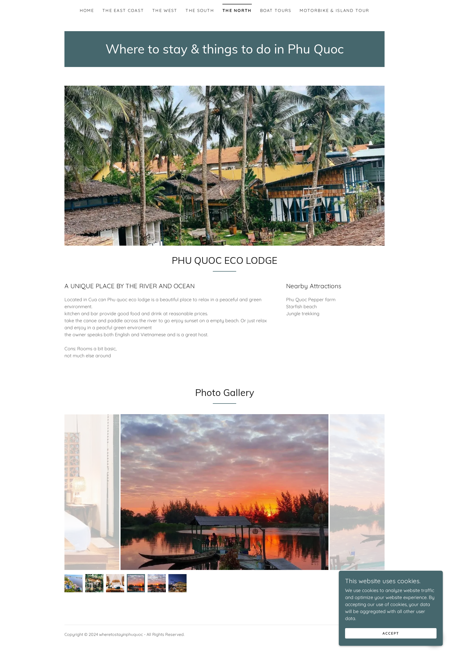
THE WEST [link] (164, 10)
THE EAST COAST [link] (123, 10)
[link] (224, 52)
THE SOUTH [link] (200, 10)
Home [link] (87, 10)
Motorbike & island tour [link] (334, 10)
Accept (390, 633)
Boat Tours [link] (276, 10)
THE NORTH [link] (237, 10)
